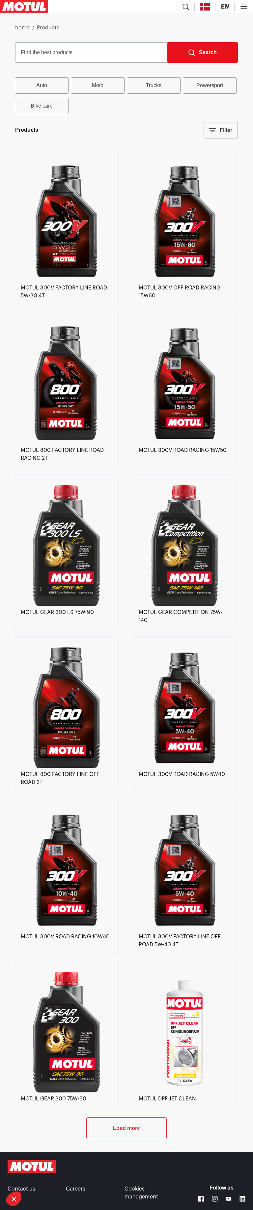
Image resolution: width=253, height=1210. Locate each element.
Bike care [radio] (42, 106)
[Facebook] (201, 1199)
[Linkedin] (242, 1199)
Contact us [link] (21, 1189)
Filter (226, 130)
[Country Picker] (205, 7)
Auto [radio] (41, 85)
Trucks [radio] (153, 85)
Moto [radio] (97, 85)
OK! (110, 1176)
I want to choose (41, 1176)
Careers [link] (75, 1189)
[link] (66, 280)
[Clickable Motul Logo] (24, 6)
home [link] (22, 27)
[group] (126, 96)
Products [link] (48, 27)
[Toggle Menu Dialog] (244, 7)
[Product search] (185, 6)
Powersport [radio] (209, 85)
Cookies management (141, 1192)
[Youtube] (229, 1199)
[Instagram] (215, 1199)
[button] (14, 1199)
